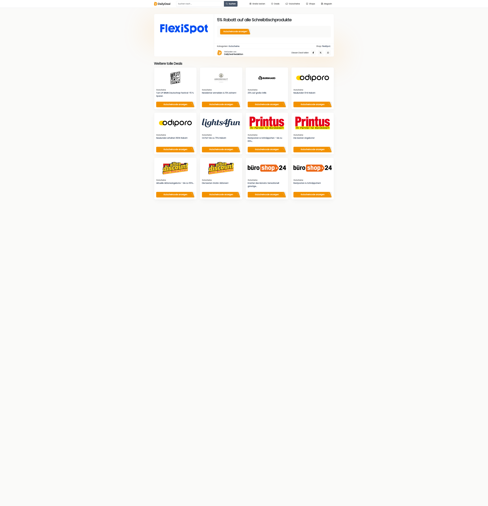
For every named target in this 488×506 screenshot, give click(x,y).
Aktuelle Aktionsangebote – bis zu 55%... (175, 183)
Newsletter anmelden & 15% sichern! (219, 92)
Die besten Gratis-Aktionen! (215, 183)
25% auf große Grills (257, 92)
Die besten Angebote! (304, 138)
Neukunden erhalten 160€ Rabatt (172, 138)
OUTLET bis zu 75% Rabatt (214, 138)
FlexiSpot (326, 46)
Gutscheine (233, 46)
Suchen (232, 3)
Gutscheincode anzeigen (235, 31)
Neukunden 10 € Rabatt (304, 92)
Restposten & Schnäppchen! (307, 183)
